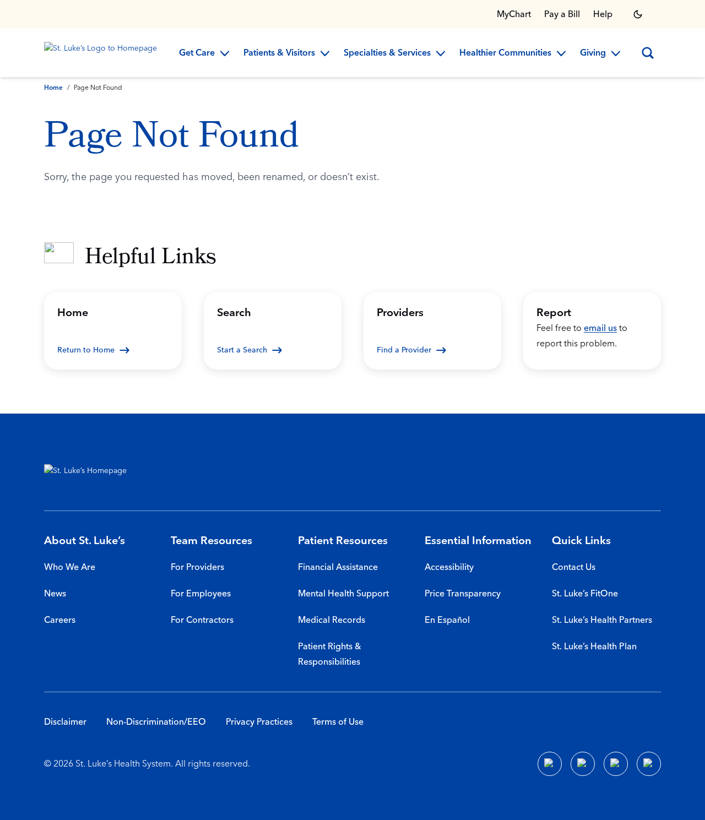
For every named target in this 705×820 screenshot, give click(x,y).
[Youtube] (616, 764)
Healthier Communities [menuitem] (505, 53)
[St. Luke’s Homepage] (91, 473)
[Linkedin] (583, 764)
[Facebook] (550, 764)
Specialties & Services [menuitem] (387, 53)
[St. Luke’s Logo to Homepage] (102, 53)
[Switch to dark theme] (638, 14)
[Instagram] (649, 764)
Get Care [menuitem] (197, 53)
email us (600, 328)
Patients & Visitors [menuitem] (279, 53)
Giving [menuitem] (593, 53)
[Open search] (647, 53)
